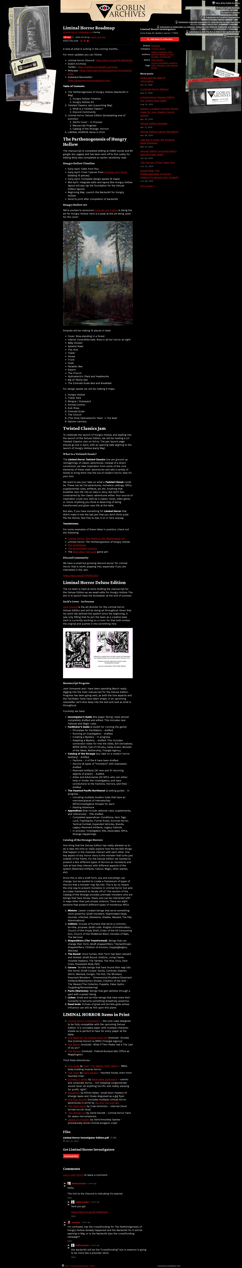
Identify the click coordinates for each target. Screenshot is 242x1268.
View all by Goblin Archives (79, 1266)
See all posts (146, 186)
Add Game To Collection (161, 39)
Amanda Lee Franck (115, 172)
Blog (178, 1266)
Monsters (163, 63)
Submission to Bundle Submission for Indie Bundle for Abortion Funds (209, 22)
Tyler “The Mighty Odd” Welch (100, 1066)
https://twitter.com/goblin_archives (97, 67)
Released (155, 45)
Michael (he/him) (79, 1183)
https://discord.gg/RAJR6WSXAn (114, 60)
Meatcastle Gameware (104, 1079)
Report (92, 1266)
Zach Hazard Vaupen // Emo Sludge (162, 54)
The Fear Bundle (77, 1099)
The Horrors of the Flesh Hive (157, 162)
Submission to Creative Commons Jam (223, 17)
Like (68, 37)
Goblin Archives (98, 37)
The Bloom (74, 1044)
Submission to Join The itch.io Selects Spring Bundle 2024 (214, 31)
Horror (154, 63)
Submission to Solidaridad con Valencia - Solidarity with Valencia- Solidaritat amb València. (200, 27)
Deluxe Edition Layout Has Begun (159, 131)
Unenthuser (165, 57)
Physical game (158, 49)
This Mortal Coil (77, 1112)
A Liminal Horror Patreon (154, 89)
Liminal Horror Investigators (77, 32)
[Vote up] (64, 1183)
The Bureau (74, 1051)
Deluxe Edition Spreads (153, 123)
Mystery (173, 63)
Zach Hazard (70, 607)
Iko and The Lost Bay (107, 1102)
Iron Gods (73, 1066)
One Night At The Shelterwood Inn (88, 1037)
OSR (153, 65)
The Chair (73, 1072)
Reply (69, 1197)
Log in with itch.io (73, 1175)
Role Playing (157, 60)
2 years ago (92, 1183)
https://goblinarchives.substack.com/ (89, 80)
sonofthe (76, 1222)
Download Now (71, 1156)
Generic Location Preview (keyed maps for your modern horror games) (159, 112)
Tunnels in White (77, 1079)
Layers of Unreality (78, 1119)
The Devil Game (77, 1106)
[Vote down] (64, 1186)
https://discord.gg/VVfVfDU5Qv (81, 575)
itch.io (67, 1266)
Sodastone (74, 1092)
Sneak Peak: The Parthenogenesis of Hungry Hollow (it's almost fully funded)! (159, 174)
